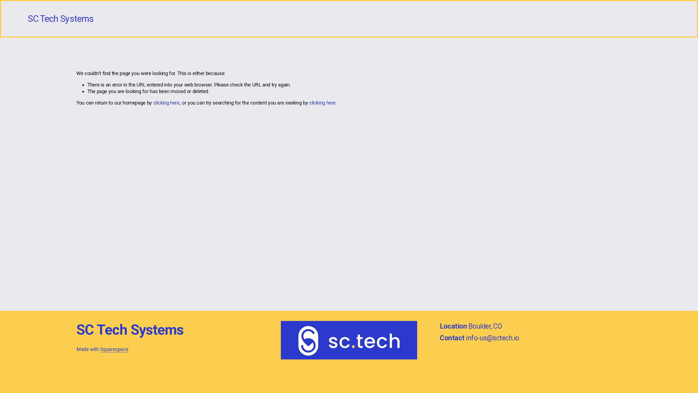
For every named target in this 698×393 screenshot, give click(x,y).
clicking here (166, 103)
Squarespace (114, 349)
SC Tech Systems (61, 19)
